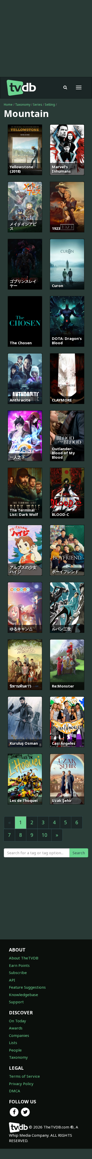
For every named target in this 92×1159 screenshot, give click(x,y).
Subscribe (18, 972)
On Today (17, 1020)
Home (8, 104)
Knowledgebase (23, 994)
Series (37, 104)
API (12, 980)
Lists (13, 1042)
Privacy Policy (21, 1083)
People (15, 1050)
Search (79, 852)
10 (44, 835)
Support (16, 1001)
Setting (50, 104)
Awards (15, 1027)
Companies (19, 1035)
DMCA (14, 1090)
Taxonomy (22, 104)
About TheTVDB (23, 957)
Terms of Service (24, 1076)
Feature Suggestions (27, 987)
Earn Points (19, 965)
